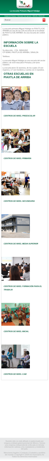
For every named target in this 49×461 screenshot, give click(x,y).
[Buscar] (44, 20)
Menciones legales (11, 453)
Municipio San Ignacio (24, 16)
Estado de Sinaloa (10, 16)
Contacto (24, 453)
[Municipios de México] (24, 4)
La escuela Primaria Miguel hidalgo (25, 11)
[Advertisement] (24, 408)
